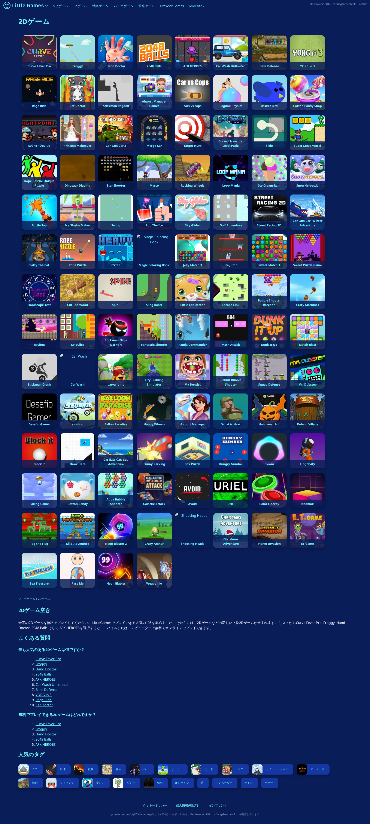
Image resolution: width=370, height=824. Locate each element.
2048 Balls (44, 674)
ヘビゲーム (60, 6)
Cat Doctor (44, 705)
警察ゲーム (147, 6)
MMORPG (196, 6)
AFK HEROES (46, 679)
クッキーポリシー (155, 806)
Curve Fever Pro (48, 658)
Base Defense (47, 689)
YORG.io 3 (44, 694)
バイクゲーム (123, 6)
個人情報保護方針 (188, 806)
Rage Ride (44, 700)
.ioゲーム (80, 6)
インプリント (218, 806)
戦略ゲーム (100, 6)
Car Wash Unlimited (52, 684)
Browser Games (172, 6)
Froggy (41, 664)
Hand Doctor (46, 669)
